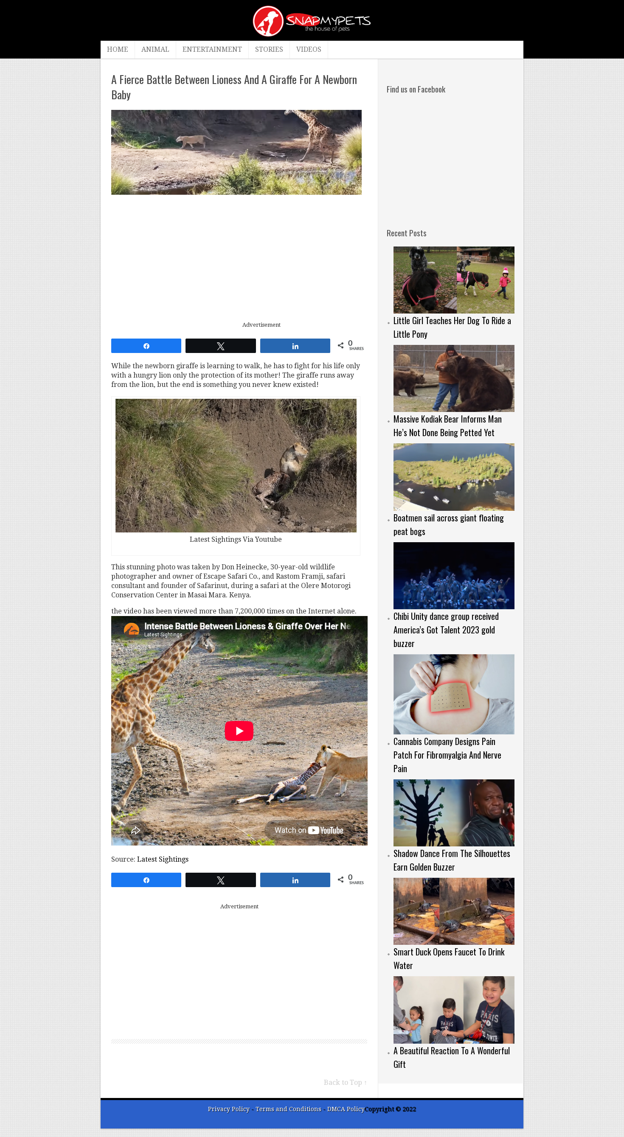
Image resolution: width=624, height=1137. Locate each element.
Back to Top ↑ (345, 1082)
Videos (308, 49)
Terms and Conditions (289, 1109)
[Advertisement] (239, 258)
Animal (155, 49)
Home (117, 49)
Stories (269, 49)
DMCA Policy (346, 1109)
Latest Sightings (162, 859)
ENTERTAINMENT (212, 49)
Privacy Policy (229, 1109)
